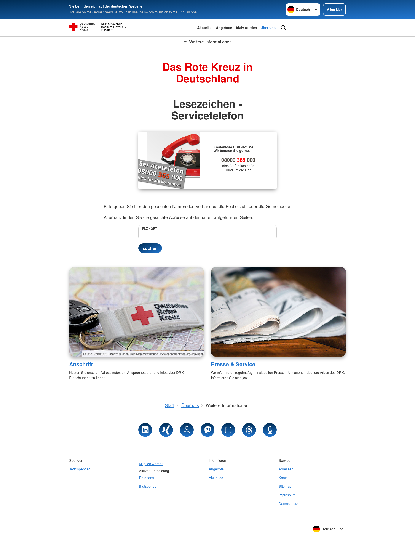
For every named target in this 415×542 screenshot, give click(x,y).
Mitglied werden (151, 463)
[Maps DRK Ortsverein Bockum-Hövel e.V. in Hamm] (187, 430)
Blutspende (147, 486)
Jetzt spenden (80, 468)
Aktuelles (204, 27)
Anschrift (81, 364)
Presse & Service (233, 364)
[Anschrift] (136, 312)
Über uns (268, 27)
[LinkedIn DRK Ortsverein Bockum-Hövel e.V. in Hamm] (145, 430)
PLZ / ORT (149, 228)
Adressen (286, 468)
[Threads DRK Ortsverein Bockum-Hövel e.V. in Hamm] (249, 430)
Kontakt (284, 477)
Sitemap (285, 486)
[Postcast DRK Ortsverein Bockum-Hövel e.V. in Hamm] (270, 430)
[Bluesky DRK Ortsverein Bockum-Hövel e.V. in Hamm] (228, 430)
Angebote (224, 27)
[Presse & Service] (278, 312)
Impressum (287, 494)
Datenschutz (288, 503)
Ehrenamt (146, 477)
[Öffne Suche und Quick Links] (283, 27)
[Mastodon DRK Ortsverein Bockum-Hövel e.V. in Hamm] (207, 430)
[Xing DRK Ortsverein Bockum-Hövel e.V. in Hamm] (166, 430)
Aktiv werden (246, 27)
